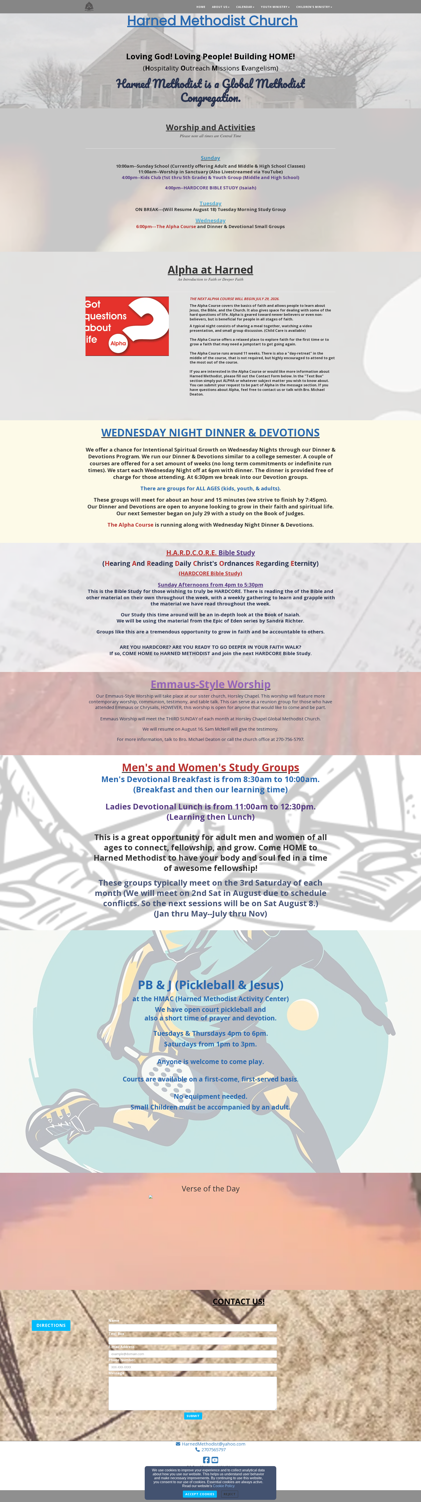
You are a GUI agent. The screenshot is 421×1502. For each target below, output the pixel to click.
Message (116, 1373)
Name (114, 1320)
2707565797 (214, 1450)
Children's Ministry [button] (313, 7)
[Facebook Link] (206, 1460)
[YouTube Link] (215, 1460)
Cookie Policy (224, 1486)
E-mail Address (121, 1347)
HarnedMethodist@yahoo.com (213, 1444)
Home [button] (200, 7)
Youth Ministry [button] (274, 7)
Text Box (116, 1333)
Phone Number (122, 1360)
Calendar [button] (244, 7)
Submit (193, 1416)
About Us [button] (219, 7)
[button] (51, 1325)
